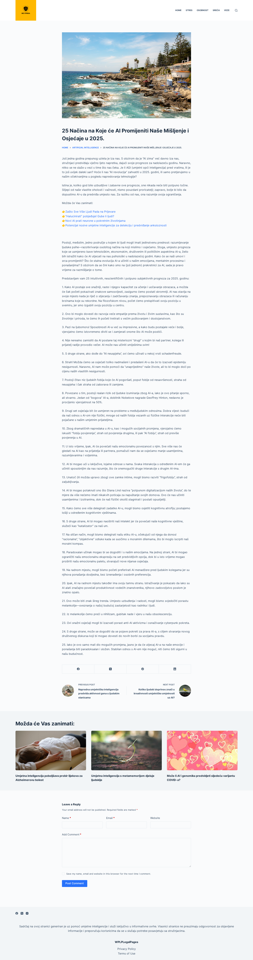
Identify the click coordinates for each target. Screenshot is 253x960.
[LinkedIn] (175, 669)
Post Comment (74, 883)
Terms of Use (126, 953)
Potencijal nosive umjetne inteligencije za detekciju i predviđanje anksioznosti (116, 225)
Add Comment (71, 834)
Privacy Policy (126, 949)
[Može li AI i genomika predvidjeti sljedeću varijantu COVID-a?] (202, 750)
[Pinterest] (143, 669)
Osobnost (202, 10)
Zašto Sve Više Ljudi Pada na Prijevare (90, 211)
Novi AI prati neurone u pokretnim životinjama (95, 220)
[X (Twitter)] (110, 669)
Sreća (216, 10)
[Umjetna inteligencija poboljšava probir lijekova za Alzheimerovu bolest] (50, 750)
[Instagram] (27, 913)
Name (66, 818)
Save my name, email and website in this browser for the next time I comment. (108, 873)
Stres (189, 10)
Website (155, 818)
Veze (226, 10)
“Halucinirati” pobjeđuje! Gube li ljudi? (89, 216)
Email (110, 818)
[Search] (236, 10)
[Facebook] (78, 669)
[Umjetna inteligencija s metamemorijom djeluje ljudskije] (126, 750)
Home (178, 10)
